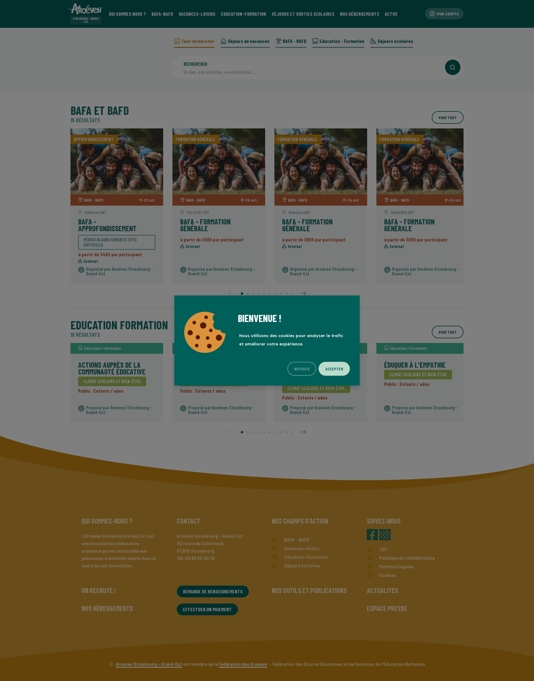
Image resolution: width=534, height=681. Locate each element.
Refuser (301, 368)
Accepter (334, 368)
